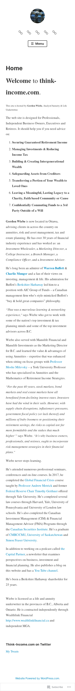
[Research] (29, 31)
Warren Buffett (54, 268)
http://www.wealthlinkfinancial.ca (27, 620)
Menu (39, 43)
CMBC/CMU (17, 535)
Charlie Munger (16, 273)
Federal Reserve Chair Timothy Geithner (32, 491)
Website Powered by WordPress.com (37, 678)
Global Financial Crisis (39, 480)
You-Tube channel (46, 570)
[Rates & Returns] (37, 31)
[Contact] (54, 31)
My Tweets (12, 651)
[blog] (46, 31)
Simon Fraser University (21, 540)
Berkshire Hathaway (30, 284)
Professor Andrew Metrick (35, 485)
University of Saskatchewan (45, 535)
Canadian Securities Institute (29, 529)
